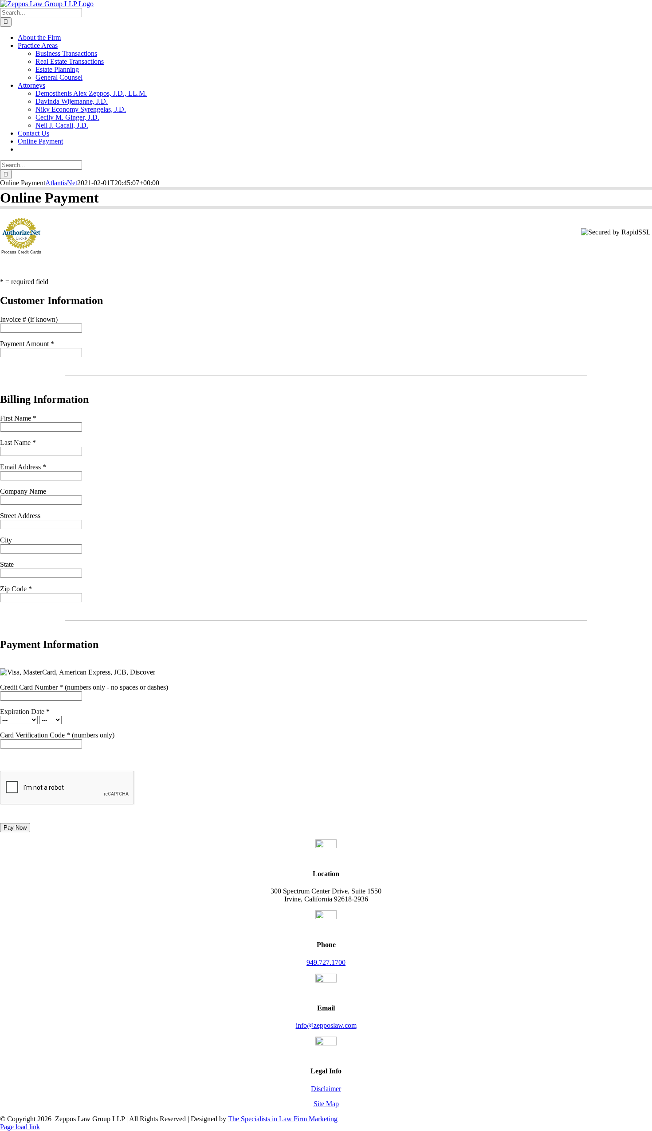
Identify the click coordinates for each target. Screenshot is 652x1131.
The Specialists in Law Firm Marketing (283, 1119)
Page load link (20, 1127)
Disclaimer (326, 1088)
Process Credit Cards (21, 252)
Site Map (326, 1104)
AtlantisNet (61, 183)
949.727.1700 (326, 962)
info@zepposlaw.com (326, 1025)
